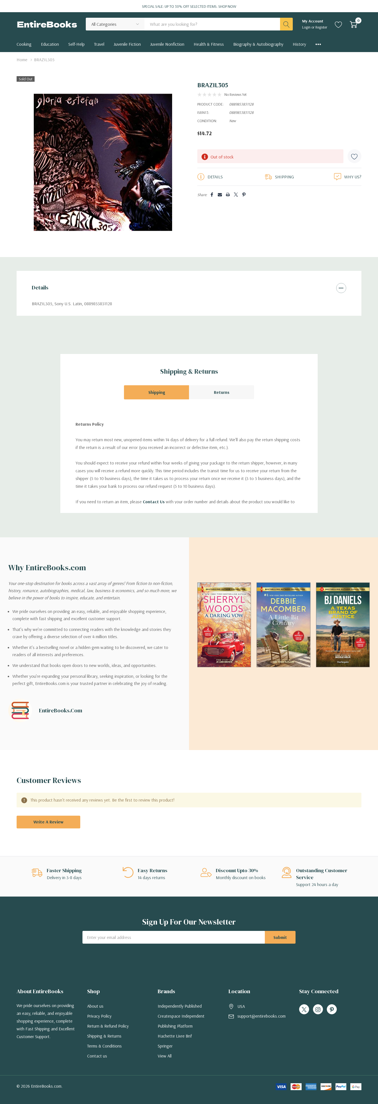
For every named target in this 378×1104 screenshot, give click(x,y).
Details (40, 287)
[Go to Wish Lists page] (338, 24)
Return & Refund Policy (108, 1026)
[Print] (228, 194)
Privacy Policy (99, 1016)
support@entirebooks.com (261, 1016)
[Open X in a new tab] (304, 1009)
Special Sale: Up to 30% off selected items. (189, 6)
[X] (236, 194)
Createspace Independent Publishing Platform (181, 1021)
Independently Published (180, 1006)
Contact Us (154, 501)
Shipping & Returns (104, 1036)
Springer (165, 1046)
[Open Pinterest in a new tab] (331, 1009)
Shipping (156, 392)
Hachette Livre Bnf (175, 1036)
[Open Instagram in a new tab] (318, 1009)
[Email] (220, 194)
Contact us (97, 1056)
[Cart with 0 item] (353, 24)
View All (165, 1056)
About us (95, 1006)
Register (321, 27)
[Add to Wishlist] (354, 156)
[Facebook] (212, 194)
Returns (221, 392)
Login (306, 27)
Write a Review (48, 822)
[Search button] (286, 24)
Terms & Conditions (104, 1046)
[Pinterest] (244, 194)
